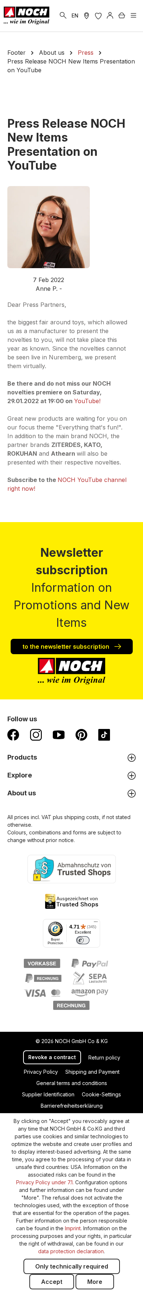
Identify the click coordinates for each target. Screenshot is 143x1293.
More (94, 1281)
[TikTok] (104, 734)
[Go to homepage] (27, 16)
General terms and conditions (71, 1083)
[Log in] (110, 16)
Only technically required (71, 1266)
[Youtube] (59, 734)
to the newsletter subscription (66, 646)
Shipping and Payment (92, 1072)
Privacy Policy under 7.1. (45, 1182)
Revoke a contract (52, 1057)
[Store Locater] (86, 16)
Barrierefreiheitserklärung (72, 1106)
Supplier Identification (48, 1094)
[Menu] (133, 16)
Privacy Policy (41, 1072)
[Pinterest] (81, 734)
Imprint (73, 1228)
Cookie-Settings (101, 1094)
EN (75, 15)
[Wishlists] (98, 16)
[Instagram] (36, 734)
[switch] (82, 940)
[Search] (63, 16)
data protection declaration (71, 1251)
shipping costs (81, 817)
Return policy (104, 1057)
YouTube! (88, 401)
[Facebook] (13, 734)
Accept (51, 1281)
